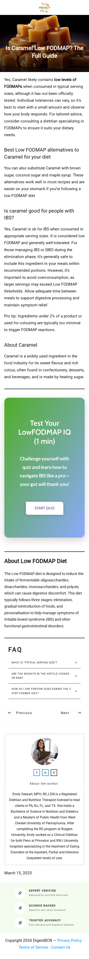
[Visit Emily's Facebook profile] (36, 772)
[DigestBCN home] (45, 7)
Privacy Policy (69, 940)
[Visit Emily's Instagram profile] (54, 772)
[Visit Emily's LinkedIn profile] (45, 772)
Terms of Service (33, 947)
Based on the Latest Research (47, 910)
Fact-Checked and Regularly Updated (51, 925)
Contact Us (60, 947)
